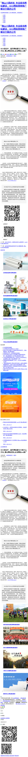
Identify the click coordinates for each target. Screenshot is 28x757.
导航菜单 (16, 755)
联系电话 (7, 755)
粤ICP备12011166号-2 (21, 703)
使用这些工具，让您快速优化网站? (11, 353)
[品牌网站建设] (11, 394)
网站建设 (3, 705)
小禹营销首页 (9, 55)
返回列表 (3, 250)
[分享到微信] (2, 707)
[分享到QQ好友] (4, 707)
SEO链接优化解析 (7, 347)
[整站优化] (11, 417)
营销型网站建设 (6, 701)
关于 (4, 19)
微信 (16, 54)
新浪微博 (7, 54)
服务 (4, 18)
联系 (4, 22)
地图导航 (3, 755)
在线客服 (3, 718)
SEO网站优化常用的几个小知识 (10, 348)
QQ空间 (3, 54)
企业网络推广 (16, 698)
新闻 (4, 20)
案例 (4, 16)
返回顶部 (12, 755)
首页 (4, 15)
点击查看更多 (4, 446)
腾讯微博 (12, 54)
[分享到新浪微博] (1, 707)
